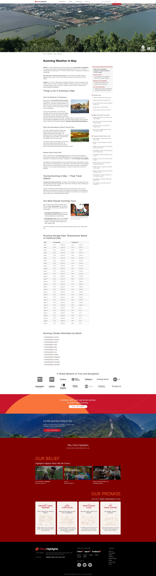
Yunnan (55, 53)
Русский (79, 556)
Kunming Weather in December (52, 364)
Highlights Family (83, 548)
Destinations (49, 53)
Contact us (111, 556)
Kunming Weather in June (50, 349)
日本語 (84, 556)
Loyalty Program (112, 558)
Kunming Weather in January (51, 337)
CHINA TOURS (62, 1)
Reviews (110, 554)
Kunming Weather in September (52, 357)
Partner (110, 560)
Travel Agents (112, 553)
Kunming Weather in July (50, 352)
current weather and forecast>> (51, 87)
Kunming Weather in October (51, 359)
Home (44, 53)
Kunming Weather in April (50, 344)
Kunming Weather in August (51, 354)
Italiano (96, 555)
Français (85, 555)
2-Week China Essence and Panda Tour (101, 100)
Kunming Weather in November (52, 362)
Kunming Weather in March (51, 342)
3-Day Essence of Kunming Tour (52, 212)
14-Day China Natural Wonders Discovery (102, 97)
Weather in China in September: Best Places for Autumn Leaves (103, 171)
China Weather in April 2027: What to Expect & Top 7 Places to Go (103, 151)
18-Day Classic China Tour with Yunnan (101, 110)
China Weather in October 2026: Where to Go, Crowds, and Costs (102, 175)
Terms (110, 564)
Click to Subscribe (52, 430)
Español (91, 555)
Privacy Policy (112, 562)
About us (111, 551)
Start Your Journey (116, 4)
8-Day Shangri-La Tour (50, 218)
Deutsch (79, 555)
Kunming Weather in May (50, 347)
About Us (87, 1)
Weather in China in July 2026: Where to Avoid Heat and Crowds (102, 163)
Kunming (59, 53)
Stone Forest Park (62, 155)
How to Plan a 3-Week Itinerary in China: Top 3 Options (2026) (102, 130)
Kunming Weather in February (51, 339)
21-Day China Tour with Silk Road (100, 107)
